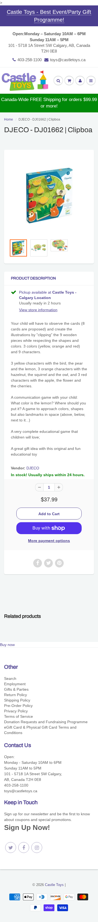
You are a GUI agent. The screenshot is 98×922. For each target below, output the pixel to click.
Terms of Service (18, 716)
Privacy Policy (16, 711)
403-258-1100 (29, 59)
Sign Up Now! (27, 827)
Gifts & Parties (16, 689)
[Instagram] (36, 847)
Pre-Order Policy (18, 705)
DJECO (32, 468)
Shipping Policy (17, 700)
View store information (38, 310)
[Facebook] (23, 847)
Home (8, 119)
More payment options (49, 540)
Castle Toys (54, 885)
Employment (15, 684)
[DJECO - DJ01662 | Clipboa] (49, 195)
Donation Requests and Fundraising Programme (46, 722)
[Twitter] (10, 847)
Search (10, 678)
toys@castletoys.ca (67, 59)
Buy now (7, 644)
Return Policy (15, 695)
